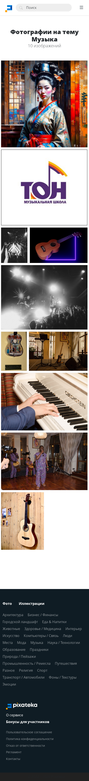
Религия (26, 670)
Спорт (42, 670)
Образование (14, 649)
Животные (11, 628)
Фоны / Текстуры (62, 677)
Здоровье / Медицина (42, 628)
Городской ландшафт (20, 621)
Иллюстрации (31, 603)
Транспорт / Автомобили (23, 677)
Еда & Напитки (54, 621)
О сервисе (14, 715)
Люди (67, 635)
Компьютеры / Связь (41, 635)
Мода (21, 642)
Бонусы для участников (27, 721)
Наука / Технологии (64, 642)
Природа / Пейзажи (19, 656)
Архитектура (13, 614)
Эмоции (9, 684)
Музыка (36, 642)
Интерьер (73, 628)
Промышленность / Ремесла (27, 663)
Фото (7, 603)
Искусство (11, 635)
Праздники (39, 649)
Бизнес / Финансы (43, 614)
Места (8, 642)
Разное (9, 670)
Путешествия (66, 663)
